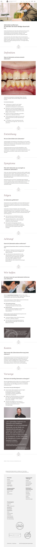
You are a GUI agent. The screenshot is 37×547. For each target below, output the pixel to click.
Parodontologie (10, 513)
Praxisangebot (10, 502)
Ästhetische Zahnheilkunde (29, 489)
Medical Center (9, 491)
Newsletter (9, 483)
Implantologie (28, 481)
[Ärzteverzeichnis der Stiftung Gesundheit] (15, 535)
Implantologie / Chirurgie (29, 478)
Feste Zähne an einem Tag (28, 485)
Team (8, 492)
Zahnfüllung (28, 493)
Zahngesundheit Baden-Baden (11, 489)
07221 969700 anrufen (22, 448)
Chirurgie (27, 480)
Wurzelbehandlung (10, 518)
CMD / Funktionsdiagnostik (10, 506)
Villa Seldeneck (9, 493)
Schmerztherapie (10, 516)
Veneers (27, 496)
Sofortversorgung (29, 483)
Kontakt (8, 479)
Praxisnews (9, 482)
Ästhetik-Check (28, 490)
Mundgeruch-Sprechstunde (9, 508)
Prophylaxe (9, 514)
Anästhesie (9, 503)
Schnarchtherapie (10, 517)
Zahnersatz (28, 497)
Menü (1, 1)
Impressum (14, 543)
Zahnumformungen (29, 499)
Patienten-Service (10, 480)
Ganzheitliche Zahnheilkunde (9, 510)
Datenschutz (9, 543)
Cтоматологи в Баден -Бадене (9, 485)
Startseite (9, 477)
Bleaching (27, 492)
